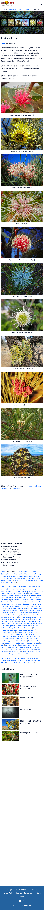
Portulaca (19, 634)
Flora (2, 587)
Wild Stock (25, 651)
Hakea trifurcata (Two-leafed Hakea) (26, 580)
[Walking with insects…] (10, 736)
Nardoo (29, 623)
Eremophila (5, 610)
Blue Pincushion (34, 597)
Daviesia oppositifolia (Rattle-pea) (13, 608)
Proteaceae (26, 634)
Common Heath (36, 604)
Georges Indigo (14, 613)
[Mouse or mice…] (10, 713)
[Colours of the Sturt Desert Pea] (10, 689)
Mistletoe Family (21, 623)
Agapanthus (26, 589)
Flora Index (22, 587)
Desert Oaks (29, 608)
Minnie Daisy (10, 623)
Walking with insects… (29, 732)
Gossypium (32, 615)
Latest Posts (8, 669)
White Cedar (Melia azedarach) (16, 649)
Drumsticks (38, 608)
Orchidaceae (17, 489)
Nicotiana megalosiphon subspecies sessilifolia (17, 626)
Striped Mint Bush (21, 641)
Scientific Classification (25, 660)
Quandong (5, 636)
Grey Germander (31, 617)
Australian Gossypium (22, 595)
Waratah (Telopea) (25, 647)
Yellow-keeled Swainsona (26, 654)
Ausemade (27, 905)
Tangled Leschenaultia (32, 643)
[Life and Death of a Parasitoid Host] (10, 678)
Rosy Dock (25, 636)
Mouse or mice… (27, 709)
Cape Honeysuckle (34, 602)
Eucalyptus (36, 486)
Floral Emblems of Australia (16, 662)
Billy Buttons (13, 597)
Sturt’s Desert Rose (8, 643)
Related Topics (11, 660)
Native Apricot (38, 623)
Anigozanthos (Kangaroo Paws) (32, 591)
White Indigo (31, 649)
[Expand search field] (38, 4)
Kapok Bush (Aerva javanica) (11, 619)
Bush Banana (6, 600)
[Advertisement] (22, 515)
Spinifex (29, 638)
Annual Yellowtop (33, 593)
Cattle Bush (26, 604)
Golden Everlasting (14, 615)
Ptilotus (33, 634)
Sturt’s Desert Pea (34, 641)
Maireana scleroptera (27, 621)
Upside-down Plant (25, 645)
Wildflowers (30, 662)
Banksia (29, 486)
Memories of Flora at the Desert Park (30, 722)
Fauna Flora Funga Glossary (30, 658)
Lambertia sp (25, 619)
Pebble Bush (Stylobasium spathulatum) (23, 630)
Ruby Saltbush (35, 636)
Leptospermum (36, 619)
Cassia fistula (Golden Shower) (12, 604)
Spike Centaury (20, 638)
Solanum (11, 638)
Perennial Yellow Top (8, 632)
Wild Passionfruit (15, 651)
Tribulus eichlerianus (11, 645)
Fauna (14, 658)
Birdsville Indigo (23, 597)
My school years (27, 697)
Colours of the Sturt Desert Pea (28, 687)
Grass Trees (14, 617)
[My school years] (10, 701)
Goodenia (24, 615)
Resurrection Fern (15, 636)
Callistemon (15, 600)
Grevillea (4, 489)
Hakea (3, 43)
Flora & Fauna (5, 658)
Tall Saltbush (19, 643)
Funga (4, 660)
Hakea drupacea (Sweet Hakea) (20, 574)
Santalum (5, 638)
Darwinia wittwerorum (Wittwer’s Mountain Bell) (24, 606)
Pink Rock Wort (32, 632)
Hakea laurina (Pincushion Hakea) (12, 576)
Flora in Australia (12, 587)
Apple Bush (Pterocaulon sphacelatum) (14, 593)
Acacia (29, 587)
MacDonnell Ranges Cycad (10, 621)
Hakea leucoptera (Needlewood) (17, 578)
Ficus (20, 610)
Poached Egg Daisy (8, 634)
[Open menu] (41, 3)
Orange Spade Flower (16, 628)
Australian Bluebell (8, 595)
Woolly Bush (13, 654)
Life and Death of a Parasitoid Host (28, 675)
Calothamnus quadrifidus (19, 602)
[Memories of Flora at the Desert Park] (10, 724)
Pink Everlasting (21, 632)
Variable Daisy (13, 647)
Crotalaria (5, 606)
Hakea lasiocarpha (37, 574)
